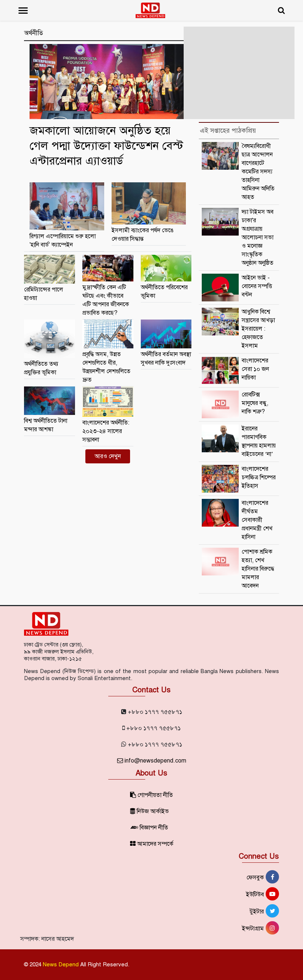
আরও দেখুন (108, 456)
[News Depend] (150, 10)
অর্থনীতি (33, 33)
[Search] (281, 10)
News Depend (61, 964)
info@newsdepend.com (154, 760)
